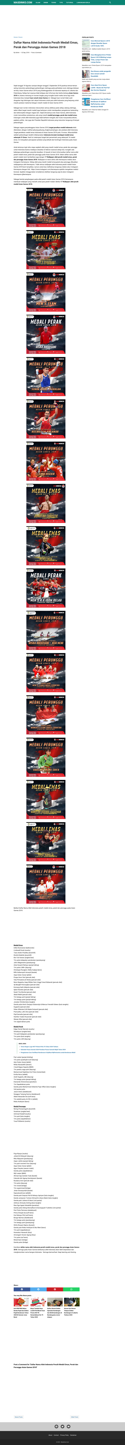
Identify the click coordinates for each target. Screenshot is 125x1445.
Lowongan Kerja (83, 2)
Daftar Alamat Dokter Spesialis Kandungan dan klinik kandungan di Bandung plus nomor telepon (54, 1313)
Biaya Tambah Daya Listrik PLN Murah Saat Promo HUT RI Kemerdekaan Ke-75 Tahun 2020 (37, 1313)
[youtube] (68, 1427)
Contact (56, 1435)
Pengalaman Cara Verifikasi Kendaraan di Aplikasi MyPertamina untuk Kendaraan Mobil (48, 1052)
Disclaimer (73, 1435)
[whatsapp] (71, 1289)
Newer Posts (19, 1417)
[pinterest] (55, 1289)
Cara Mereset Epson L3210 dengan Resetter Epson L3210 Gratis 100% (100, 43)
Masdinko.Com (23, 2)
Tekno (53, 2)
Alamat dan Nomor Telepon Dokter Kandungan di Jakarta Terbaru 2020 (71, 1312)
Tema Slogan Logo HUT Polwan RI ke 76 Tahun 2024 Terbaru (39, 1046)
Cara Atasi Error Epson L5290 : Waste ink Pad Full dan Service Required (100, 87)
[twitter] (38, 1289)
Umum (46, 2)
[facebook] (22, 1289)
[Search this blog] (110, 2)
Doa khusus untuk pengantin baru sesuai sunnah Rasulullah (101, 73)
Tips (61, 2)
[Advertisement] (62, 20)
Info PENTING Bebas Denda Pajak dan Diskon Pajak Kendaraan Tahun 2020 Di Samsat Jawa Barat (21, 1313)
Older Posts (74, 1417)
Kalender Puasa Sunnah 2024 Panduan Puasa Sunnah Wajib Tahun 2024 (43, 1049)
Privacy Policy (64, 1435)
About (50, 1435)
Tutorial (69, 2)
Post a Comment (36, 52)
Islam (38, 2)
